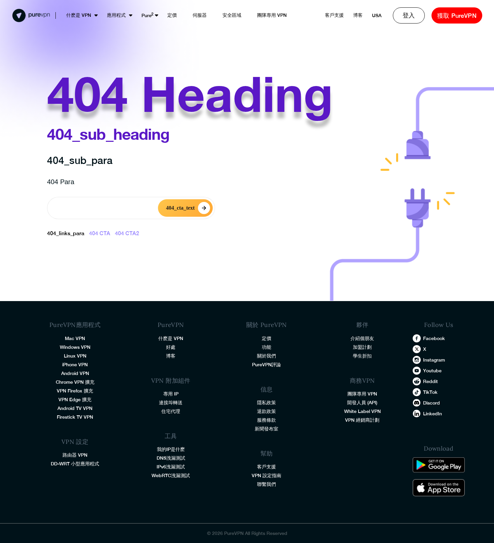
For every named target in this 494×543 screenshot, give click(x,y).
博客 (358, 15)
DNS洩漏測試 (171, 458)
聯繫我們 (266, 484)
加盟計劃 (362, 347)
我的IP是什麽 (171, 449)
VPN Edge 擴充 (74, 399)
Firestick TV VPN (75, 417)
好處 (170, 347)
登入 (409, 15)
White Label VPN (362, 411)
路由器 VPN (75, 455)
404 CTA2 (127, 233)
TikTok (430, 392)
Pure (146, 15)
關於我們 (266, 356)
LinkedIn (432, 413)
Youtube (432, 370)
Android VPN (75, 373)
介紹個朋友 (362, 338)
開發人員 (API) (362, 402)
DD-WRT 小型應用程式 (75, 463)
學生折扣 (362, 356)
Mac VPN (75, 338)
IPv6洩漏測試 (171, 466)
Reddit (430, 381)
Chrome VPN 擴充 (75, 382)
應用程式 (116, 15)
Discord (431, 403)
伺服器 (200, 15)
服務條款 (266, 420)
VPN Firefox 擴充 (75, 390)
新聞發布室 (266, 428)
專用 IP (170, 393)
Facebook (434, 338)
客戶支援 (334, 15)
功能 (266, 347)
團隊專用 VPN (272, 15)
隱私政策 (266, 402)
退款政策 (266, 411)
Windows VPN (75, 347)
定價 (172, 15)
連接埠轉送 (170, 402)
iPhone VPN (75, 364)
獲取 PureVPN (457, 15)
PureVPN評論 (266, 364)
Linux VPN (75, 356)
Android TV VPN (74, 408)
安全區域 (231, 15)
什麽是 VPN (78, 15)
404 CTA (99, 233)
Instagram (434, 360)
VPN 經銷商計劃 (362, 420)
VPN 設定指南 (266, 475)
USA (376, 15)
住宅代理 (170, 411)
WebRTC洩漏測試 (171, 475)
